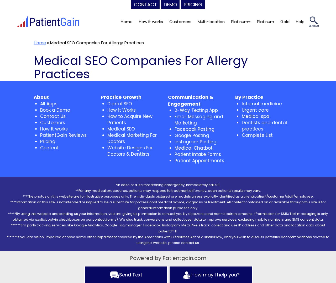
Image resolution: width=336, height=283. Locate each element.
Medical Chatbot (194, 148)
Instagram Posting (196, 142)
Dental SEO (119, 104)
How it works (151, 21)
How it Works (121, 110)
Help (300, 21)
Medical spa (255, 116)
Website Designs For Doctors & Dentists (130, 151)
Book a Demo (55, 110)
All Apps (48, 104)
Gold (285, 21)
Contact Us (53, 116)
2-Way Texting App (196, 110)
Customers (180, 21)
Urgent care (255, 110)
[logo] (48, 21)
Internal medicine (262, 104)
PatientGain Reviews (63, 135)
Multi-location (211, 21)
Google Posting (192, 135)
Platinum (265, 21)
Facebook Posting (194, 129)
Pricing (47, 141)
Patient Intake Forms (198, 154)
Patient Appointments (199, 160)
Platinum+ (241, 21)
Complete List (257, 135)
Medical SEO (121, 129)
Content (49, 148)
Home (127, 21)
